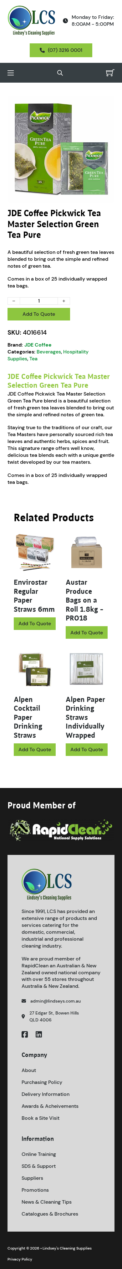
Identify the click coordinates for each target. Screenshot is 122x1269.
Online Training (39, 1154)
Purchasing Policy (42, 1082)
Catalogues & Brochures (50, 1214)
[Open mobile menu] (11, 72)
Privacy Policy (20, 1259)
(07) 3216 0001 (65, 50)
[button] (106, 104)
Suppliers (32, 1178)
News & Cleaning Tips (47, 1202)
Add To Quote (39, 314)
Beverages (49, 351)
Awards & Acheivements (50, 1106)
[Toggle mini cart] (110, 72)
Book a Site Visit (40, 1118)
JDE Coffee (38, 345)
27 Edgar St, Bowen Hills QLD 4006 (54, 1016)
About (29, 1070)
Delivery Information (45, 1094)
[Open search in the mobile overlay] (60, 73)
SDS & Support (39, 1166)
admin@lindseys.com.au (55, 1001)
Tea (33, 358)
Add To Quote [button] (86, 632)
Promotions (35, 1190)
